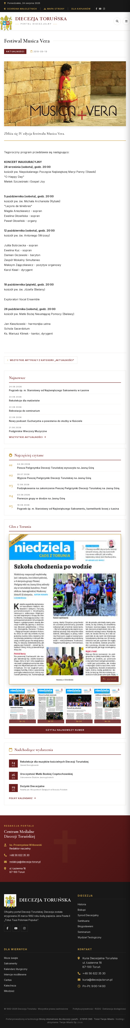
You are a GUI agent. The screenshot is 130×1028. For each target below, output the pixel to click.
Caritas (8, 979)
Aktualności (15, 51)
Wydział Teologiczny (89, 937)
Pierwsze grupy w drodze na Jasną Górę (41, 497)
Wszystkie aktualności (26, 437)
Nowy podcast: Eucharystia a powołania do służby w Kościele (45, 419)
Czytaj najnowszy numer (65, 730)
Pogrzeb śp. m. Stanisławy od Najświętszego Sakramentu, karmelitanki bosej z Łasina (68, 507)
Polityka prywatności (83, 1009)
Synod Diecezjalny (88, 915)
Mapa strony (55, 8)
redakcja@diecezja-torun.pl (25, 861)
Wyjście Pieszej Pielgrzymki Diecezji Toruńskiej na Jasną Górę (54, 476)
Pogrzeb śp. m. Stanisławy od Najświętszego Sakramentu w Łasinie (49, 388)
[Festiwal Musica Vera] (65, 93)
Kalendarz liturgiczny (15, 969)
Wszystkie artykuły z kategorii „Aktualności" (42, 360)
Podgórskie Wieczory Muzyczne (28, 429)
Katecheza (10, 985)
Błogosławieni (85, 926)
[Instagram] (104, 9)
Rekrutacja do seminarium (24, 409)
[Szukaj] (117, 21)
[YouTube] (100, 9)
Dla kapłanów (81, 8)
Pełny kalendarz (21, 798)
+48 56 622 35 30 (19, 855)
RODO (98, 1009)
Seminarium (84, 931)
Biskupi (82, 909)
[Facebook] (96, 9)
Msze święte (11, 957)
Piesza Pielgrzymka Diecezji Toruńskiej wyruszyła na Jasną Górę (55, 466)
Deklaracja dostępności (114, 1009)
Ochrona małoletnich (22, 8)
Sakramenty (10, 963)
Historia (82, 904)
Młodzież (9, 991)
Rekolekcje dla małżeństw (24, 399)
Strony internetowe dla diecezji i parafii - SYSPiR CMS (65, 1019)
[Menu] (126, 21)
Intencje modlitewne (15, 974)
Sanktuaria (83, 920)
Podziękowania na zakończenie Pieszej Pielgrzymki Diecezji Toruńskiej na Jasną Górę (68, 486)
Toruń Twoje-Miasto (104, 1019)
